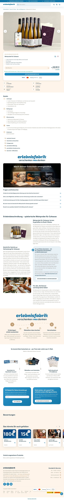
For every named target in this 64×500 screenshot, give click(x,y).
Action (20, 474)
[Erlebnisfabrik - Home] (9, 4)
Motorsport (27, 474)
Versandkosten (57, 69)
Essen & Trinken (13, 9)
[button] (30, 48)
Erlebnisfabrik (6, 9)
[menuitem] (4, 484)
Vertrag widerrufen (32, 498)
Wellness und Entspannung (21, 475)
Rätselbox (12, 479)
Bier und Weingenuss (21, 9)
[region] (32, 1)
